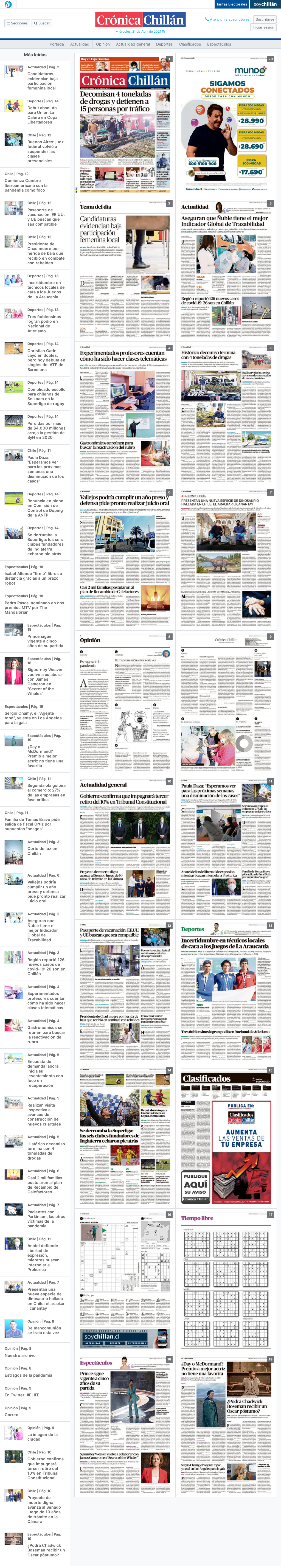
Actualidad (79, 44)
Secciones (19, 23)
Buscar (43, 23)
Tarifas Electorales (231, 4)
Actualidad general (133, 44)
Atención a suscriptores (229, 19)
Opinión (103, 44)
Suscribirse (265, 19)
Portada (57, 44)
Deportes (164, 44)
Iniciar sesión (263, 27)
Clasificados (190, 44)
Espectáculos (219, 44)
